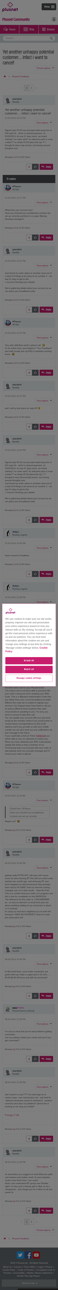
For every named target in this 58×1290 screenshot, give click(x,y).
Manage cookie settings (29, 678)
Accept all (29, 660)
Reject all (29, 669)
